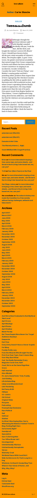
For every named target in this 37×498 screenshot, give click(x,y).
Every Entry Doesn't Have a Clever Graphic (18, 345)
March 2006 (6, 226)
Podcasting (6, 405)
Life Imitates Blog (8, 381)
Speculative (6, 434)
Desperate (6, 339)
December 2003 (8, 298)
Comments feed (8, 484)
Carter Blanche (13, 30)
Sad (3, 413)
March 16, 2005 (28, 30)
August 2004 (7, 277)
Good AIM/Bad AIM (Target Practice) (16, 150)
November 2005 (8, 237)
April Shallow (7, 329)
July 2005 (6, 247)
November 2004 (8, 269)
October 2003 (7, 303)
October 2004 (7, 271)
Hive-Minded (7, 373)
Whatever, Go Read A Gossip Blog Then (17, 463)
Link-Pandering (8, 386)
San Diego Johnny (9, 184)
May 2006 (6, 221)
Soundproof (6, 431)
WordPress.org (8, 486)
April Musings (7, 324)
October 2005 (7, 239)
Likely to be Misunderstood (12, 384)
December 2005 (8, 234)
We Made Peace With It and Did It (14, 455)
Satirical (5, 416)
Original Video (7, 400)
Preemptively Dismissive (11, 408)
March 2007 (6, 215)
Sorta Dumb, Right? (9, 429)
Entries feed (6, 481)
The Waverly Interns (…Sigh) (13, 145)
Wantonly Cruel (8, 453)
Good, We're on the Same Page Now (15, 365)
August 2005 (7, 245)
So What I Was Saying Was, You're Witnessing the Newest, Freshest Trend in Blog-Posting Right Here (18, 423)
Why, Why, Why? (8, 468)
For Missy (5, 347)
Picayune (5, 402)
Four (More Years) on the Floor (19, 171)
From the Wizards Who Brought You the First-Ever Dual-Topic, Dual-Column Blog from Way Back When (17, 355)
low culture (18, 4)
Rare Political (7, 410)
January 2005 (7, 263)
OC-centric (6, 394)
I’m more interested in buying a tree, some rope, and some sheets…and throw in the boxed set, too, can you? (18, 177)
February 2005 (7, 261)
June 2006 (6, 218)
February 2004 (7, 293)
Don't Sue (5, 342)
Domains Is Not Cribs (10, 141)
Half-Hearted (7, 371)
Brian (4, 160)
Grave (4, 368)
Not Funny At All (8, 389)
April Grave (6, 321)
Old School (6, 397)
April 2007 (6, 213)
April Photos (6, 326)
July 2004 (6, 279)
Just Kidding (7, 378)
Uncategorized (7, 442)
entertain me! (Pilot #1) (10, 137)
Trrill (3, 171)
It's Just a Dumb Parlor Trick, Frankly (16, 376)
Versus (4, 450)
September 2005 (8, 242)
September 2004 (8, 274)
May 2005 (6, 253)
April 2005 (6, 255)
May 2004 (6, 285)
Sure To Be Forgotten (10, 437)
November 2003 (8, 301)
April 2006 (6, 223)
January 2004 (7, 295)
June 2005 (6, 250)
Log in (4, 478)
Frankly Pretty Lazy (9, 350)
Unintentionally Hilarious (11, 445)
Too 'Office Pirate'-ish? (10, 439)
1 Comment (19, 33)
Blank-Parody (7, 332)
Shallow (18, 21)
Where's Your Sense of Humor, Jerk (15, 466)
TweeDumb (18, 26)
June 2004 (6, 282)
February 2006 (7, 229)
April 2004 (6, 287)
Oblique (5, 392)
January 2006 (7, 231)
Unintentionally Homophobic (13, 447)
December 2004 (8, 266)
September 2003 (8, 306)
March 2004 (6, 290)
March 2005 (6, 258)
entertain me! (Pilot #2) (11, 133)
